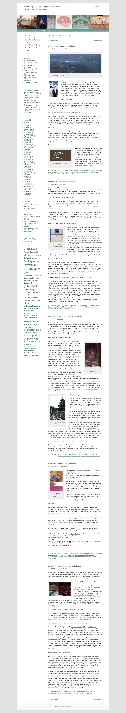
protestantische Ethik (30, 315)
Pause (78, 456)
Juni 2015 (26, 164)
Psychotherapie (52, 307)
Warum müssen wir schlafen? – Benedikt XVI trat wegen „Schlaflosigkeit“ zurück (32, 95)
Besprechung (82, 84)
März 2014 (27, 179)
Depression (61, 693)
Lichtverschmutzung (32, 306)
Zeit (76, 173)
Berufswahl (27, 218)
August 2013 (27, 186)
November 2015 (28, 159)
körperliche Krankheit (94, 172)
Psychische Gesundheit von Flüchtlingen (64, 566)
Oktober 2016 (27, 144)
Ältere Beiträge (53, 40)
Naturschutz (28, 313)
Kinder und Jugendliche (82, 305)
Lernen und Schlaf (32, 300)
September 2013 (28, 184)
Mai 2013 (26, 188)
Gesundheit (28, 283)
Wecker (71, 308)
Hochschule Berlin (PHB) (78, 627)
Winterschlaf (27, 80)
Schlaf (36, 321)
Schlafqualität (61, 173)
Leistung (74, 456)
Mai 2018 (26, 137)
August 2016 (27, 147)
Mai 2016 (26, 152)
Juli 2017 (26, 141)
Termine (34, 30)
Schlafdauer (75, 556)
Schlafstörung (60, 308)
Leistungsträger (31, 298)
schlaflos (27, 333)
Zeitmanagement (95, 456)
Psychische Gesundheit (95, 170)
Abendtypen (71, 555)
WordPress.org (28, 241)
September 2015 (28, 163)
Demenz (39, 275)
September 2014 (28, 173)
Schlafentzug (28, 327)
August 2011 (27, 193)
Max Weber (27, 308)
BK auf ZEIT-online (29, 219)
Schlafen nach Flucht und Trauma (61, 181)
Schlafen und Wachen (30, 77)
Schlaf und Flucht (61, 307)
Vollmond (27, 348)
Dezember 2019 (28, 130)
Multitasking (35, 308)
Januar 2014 (27, 183)
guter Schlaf (90, 555)
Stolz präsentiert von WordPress (63, 706)
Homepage (42, 30)
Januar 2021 (27, 127)
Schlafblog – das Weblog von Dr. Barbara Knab (44, 7)
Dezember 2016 (28, 142)
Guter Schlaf (27, 67)
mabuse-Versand (75, 534)
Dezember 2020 (28, 129)
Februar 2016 (27, 156)
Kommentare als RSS (30, 239)
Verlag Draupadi (28, 230)
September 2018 (28, 136)
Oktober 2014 (27, 171)
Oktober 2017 (27, 139)
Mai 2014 (26, 176)
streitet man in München (62, 323)
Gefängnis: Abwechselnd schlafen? (62, 46)
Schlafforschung (83, 556)
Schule (67, 308)
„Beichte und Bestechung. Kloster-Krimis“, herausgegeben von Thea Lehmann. (32, 90)
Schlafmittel (35, 332)
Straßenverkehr (28, 344)
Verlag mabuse (28, 231)
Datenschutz (60, 30)
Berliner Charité (62, 629)
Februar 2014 (27, 181)
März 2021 (27, 125)
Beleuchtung (30, 258)
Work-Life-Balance (86, 456)
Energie (35, 278)
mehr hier (84, 236)
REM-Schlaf (27, 321)
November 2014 (28, 169)
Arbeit (38, 255)
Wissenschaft (29, 350)
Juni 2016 (26, 151)
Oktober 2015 (27, 161)
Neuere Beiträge (97, 40)
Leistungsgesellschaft (54, 556)
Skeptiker (26, 206)
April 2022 (27, 122)
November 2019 (28, 132)
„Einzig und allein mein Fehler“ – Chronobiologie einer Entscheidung (32, 110)
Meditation (27, 203)
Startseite (27, 30)
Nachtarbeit (54, 173)
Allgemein (60, 170)
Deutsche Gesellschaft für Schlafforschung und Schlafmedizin (31, 223)
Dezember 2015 (28, 157)
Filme (25, 63)
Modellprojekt (92, 627)
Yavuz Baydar (92, 92)
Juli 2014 (26, 174)
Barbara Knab (28, 214)
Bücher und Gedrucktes (82, 170)
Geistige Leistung (29, 65)
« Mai (27, 50)
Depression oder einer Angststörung (84, 595)
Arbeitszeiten (67, 454)
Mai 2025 (26, 119)
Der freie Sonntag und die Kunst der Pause (65, 316)
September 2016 (28, 146)
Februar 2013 (27, 190)
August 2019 (27, 134)
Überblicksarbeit (97, 163)
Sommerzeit (34, 341)
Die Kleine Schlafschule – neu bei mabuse (64, 464)
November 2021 (28, 124)
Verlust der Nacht (70, 173)
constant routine (30, 275)
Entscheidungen (31, 280)
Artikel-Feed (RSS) (29, 238)
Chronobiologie (84, 172)
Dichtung (28, 278)
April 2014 (27, 178)
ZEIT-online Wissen (29, 208)
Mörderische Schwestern (31, 204)
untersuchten (80, 285)
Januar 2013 (27, 191)
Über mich (51, 30)
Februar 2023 (27, 120)
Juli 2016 (26, 149)
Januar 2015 (27, 168)
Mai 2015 (26, 166)
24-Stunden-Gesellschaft (64, 456)
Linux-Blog (27, 201)
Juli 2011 (26, 195)
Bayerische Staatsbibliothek (32, 216)
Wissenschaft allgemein (30, 82)
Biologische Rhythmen (70, 170)
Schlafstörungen (52, 172)
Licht (49, 173)
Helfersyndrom (53, 206)
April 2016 (27, 154)
